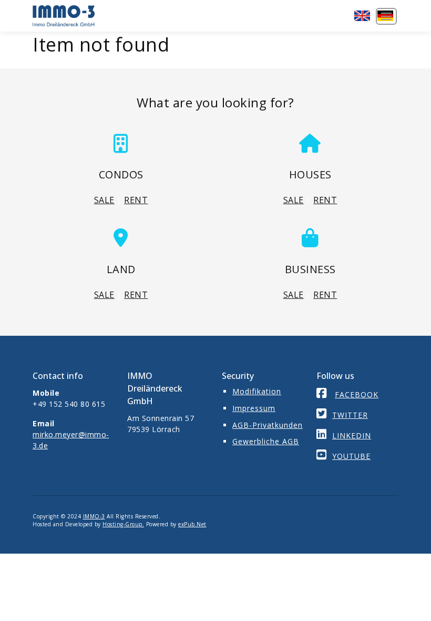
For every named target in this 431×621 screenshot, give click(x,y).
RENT (136, 200)
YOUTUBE (351, 456)
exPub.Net (192, 524)
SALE (104, 200)
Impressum (253, 408)
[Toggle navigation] (386, 16)
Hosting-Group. (123, 524)
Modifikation (256, 391)
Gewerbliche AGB (265, 441)
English (363, 16)
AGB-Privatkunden (267, 425)
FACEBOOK (356, 394)
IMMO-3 (94, 516)
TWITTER (350, 415)
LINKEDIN (351, 435)
